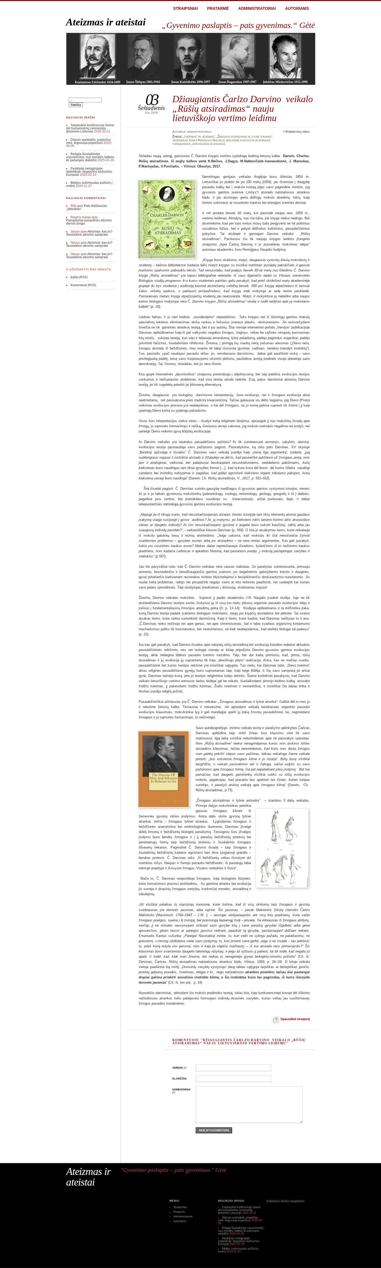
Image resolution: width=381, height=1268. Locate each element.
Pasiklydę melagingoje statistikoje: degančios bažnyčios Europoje (89, 172)
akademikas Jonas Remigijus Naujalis (198, 140)
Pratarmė (218, 8)
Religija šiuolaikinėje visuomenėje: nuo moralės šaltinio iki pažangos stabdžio (90, 157)
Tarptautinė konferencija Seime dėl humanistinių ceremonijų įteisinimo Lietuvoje (90, 128)
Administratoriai (257, 8)
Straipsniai (185, 8)
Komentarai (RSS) (83, 285)
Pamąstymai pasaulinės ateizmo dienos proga (89, 222)
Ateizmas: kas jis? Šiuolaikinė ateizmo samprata (89, 233)
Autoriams (297, 8)
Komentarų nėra (298, 132)
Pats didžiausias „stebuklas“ (86, 207)
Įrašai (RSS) (79, 277)
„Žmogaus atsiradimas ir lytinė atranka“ (244, 136)
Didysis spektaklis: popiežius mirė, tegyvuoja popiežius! (88, 141)
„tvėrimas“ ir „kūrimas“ (199, 136)
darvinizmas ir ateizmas (208, 144)
